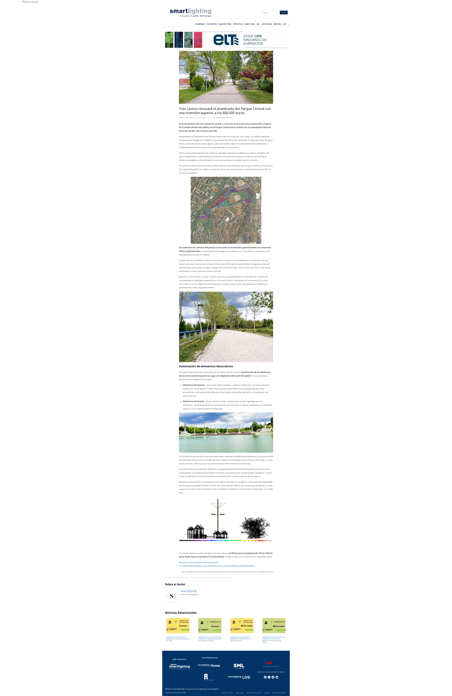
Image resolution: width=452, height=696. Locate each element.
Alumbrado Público (223, 118)
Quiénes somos (227, 693)
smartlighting (186, 118)
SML (184, 693)
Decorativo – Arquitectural (219, 24)
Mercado (277, 24)
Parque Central (217, 577)
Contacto (267, 693)
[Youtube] (277, 677)
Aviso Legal (240, 693)
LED (284, 24)
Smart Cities (249, 24)
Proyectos (238, 24)
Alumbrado (200, 24)
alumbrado (201, 577)
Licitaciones (266, 24)
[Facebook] (265, 677)
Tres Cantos (228, 577)
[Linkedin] (269, 677)
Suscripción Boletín (279, 693)
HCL (258, 24)
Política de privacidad (253, 693)
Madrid (208, 577)
